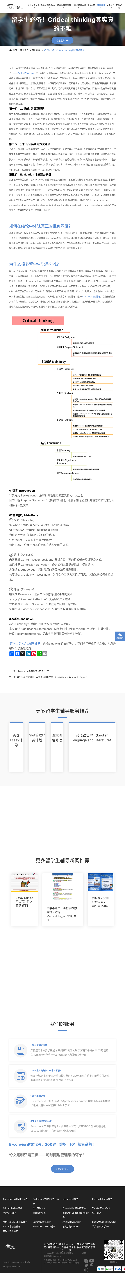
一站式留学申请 (79, 6)
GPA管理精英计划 (37, 737)
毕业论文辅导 (33, 6)
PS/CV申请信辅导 (11, 1226)
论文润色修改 (57, 737)
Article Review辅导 (71, 1222)
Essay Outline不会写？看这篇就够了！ (24, 901)
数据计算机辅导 (10, 1231)
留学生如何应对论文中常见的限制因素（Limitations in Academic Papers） (53, 677)
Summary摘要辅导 (42, 1222)
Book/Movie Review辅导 (104, 1222)
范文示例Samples (71, 1226)
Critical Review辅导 (12, 1208)
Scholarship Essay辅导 (44, 1226)
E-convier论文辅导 (91, 296)
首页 (15, 50)
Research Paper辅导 (102, 1199)
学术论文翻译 (9, 1212)
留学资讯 (101, 6)
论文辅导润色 (39, 1208)
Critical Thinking (26, 73)
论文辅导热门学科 (100, 1226)
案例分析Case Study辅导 (15, 1222)
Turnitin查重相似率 (101, 1208)
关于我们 (110, 6)
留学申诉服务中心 (48, 6)
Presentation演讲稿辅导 (74, 1208)
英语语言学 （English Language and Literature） (92, 737)
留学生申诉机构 (66, 1253)
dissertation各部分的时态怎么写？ (33, 671)
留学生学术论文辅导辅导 (25, 643)
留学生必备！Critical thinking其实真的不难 (64, 50)
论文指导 (96, 1212)
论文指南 (91, 6)
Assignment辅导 (70, 1199)
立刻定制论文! (62, 1168)
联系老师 (119, 6)
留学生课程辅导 (64, 6)
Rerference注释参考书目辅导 (46, 1201)
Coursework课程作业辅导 (15, 1199)
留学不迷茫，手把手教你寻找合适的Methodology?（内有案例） (62, 914)
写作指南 (36, 50)
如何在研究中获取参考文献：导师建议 (100, 902)
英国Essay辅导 (16, 740)
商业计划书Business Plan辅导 (75, 1215)
